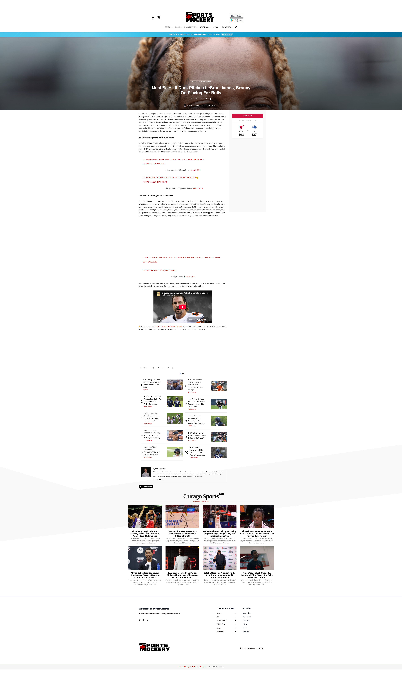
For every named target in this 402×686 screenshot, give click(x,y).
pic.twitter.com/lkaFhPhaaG (155, 182)
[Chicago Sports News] (199, 17)
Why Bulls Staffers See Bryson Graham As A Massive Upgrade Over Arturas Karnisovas (145, 575)
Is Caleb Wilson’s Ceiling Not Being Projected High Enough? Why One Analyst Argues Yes (219, 533)
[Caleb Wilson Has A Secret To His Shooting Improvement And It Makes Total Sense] (219, 558)
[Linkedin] (160, 479)
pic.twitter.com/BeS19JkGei (154, 164)
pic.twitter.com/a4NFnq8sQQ (163, 270)
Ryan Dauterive (194, 105)
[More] (210, 99)
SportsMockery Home (216, 667)
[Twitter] (159, 18)
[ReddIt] (201, 99)
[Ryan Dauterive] (185, 105)
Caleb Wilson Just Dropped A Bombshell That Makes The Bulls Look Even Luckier (257, 575)
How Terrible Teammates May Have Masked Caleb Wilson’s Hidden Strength (182, 533)
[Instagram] (157, 479)
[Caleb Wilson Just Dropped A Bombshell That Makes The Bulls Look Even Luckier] (257, 558)
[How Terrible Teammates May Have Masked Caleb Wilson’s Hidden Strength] (182, 517)
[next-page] (203, 591)
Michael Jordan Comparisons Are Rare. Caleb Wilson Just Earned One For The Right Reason (257, 533)
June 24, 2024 (190, 277)
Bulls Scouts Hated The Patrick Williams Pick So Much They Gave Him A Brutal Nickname (182, 575)
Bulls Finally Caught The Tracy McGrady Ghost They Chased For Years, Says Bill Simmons (145, 533)
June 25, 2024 (195, 170)
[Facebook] (153, 18)
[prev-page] (197, 591)
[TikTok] (143, 620)
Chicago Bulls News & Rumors (201, 81)
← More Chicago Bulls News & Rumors (192, 667)
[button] (236, 27)
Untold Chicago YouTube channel (168, 326)
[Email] (206, 99)
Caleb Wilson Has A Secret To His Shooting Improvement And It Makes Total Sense (219, 575)
